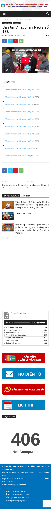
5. (14, 338)
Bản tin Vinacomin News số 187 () (22, 90)
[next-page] (7, 238)
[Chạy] (7, 322)
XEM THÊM (25, 196)
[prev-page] (3, 238)
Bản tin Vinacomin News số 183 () (22, 119)
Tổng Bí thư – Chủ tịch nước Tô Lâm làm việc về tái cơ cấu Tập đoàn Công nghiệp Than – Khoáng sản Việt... (32, 205)
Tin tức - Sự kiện (16, 19)
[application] (25, 322)
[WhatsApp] (21, 41)
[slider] (42, 322)
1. (13, 327)
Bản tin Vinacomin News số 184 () (22, 112)
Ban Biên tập (9, 35)
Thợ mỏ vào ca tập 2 (24, 213)
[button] (4, 14)
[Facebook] (4, 41)
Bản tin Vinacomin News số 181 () (22, 134)
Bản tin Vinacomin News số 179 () (21, 148)
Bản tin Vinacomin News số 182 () (22, 126)
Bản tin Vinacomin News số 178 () (21, 156)
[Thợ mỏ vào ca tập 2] (8, 216)
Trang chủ (5, 19)
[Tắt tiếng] (37, 322)
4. (15, 335)
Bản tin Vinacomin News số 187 (14, 186)
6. (11, 340)
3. (11, 333)
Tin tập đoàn (28, 19)
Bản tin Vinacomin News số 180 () (22, 141)
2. (12, 330)
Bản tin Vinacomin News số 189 (37, 186)
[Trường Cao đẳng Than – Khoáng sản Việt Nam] (25, 5)
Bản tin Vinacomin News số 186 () (22, 97)
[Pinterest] (15, 41)
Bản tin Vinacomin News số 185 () (22, 104)
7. (12, 343)
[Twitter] (10, 41)
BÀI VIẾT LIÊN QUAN (11, 196)
